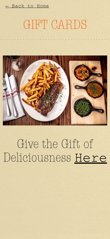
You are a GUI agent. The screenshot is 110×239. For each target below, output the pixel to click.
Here (90, 158)
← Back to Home (27, 6)
